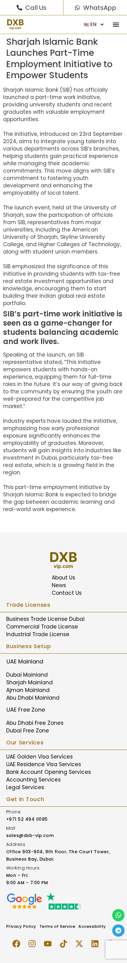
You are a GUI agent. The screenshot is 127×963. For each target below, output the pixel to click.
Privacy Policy (21, 926)
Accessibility (92, 926)
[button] (116, 25)
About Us (63, 577)
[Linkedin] (95, 944)
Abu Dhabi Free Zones (34, 723)
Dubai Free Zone (27, 730)
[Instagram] (32, 944)
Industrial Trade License (37, 634)
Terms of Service (57, 926)
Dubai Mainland (27, 674)
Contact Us (67, 593)
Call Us (36, 7)
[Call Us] (19, 7)
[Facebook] (16, 944)
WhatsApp (99, 7)
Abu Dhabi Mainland (32, 697)
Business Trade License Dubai (45, 619)
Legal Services (25, 787)
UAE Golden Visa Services (39, 756)
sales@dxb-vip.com (30, 835)
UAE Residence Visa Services (43, 764)
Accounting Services (33, 779)
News (59, 585)
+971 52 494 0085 (27, 819)
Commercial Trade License (42, 626)
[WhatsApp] (77, 7)
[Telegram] (118, 930)
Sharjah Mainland (29, 682)
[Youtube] (48, 944)
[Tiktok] (63, 944)
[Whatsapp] (118, 915)
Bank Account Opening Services (48, 772)
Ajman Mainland (28, 690)
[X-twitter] (79, 944)
